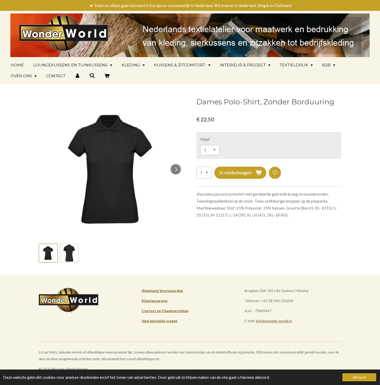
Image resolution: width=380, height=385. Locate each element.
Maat (205, 139)
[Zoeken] (92, 76)
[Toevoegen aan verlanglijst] (275, 173)
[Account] (77, 76)
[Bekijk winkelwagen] (107, 76)
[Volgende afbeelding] (176, 169)
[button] (48, 253)
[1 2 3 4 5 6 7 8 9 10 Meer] (204, 173)
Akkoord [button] (359, 377)
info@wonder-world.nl (274, 321)
